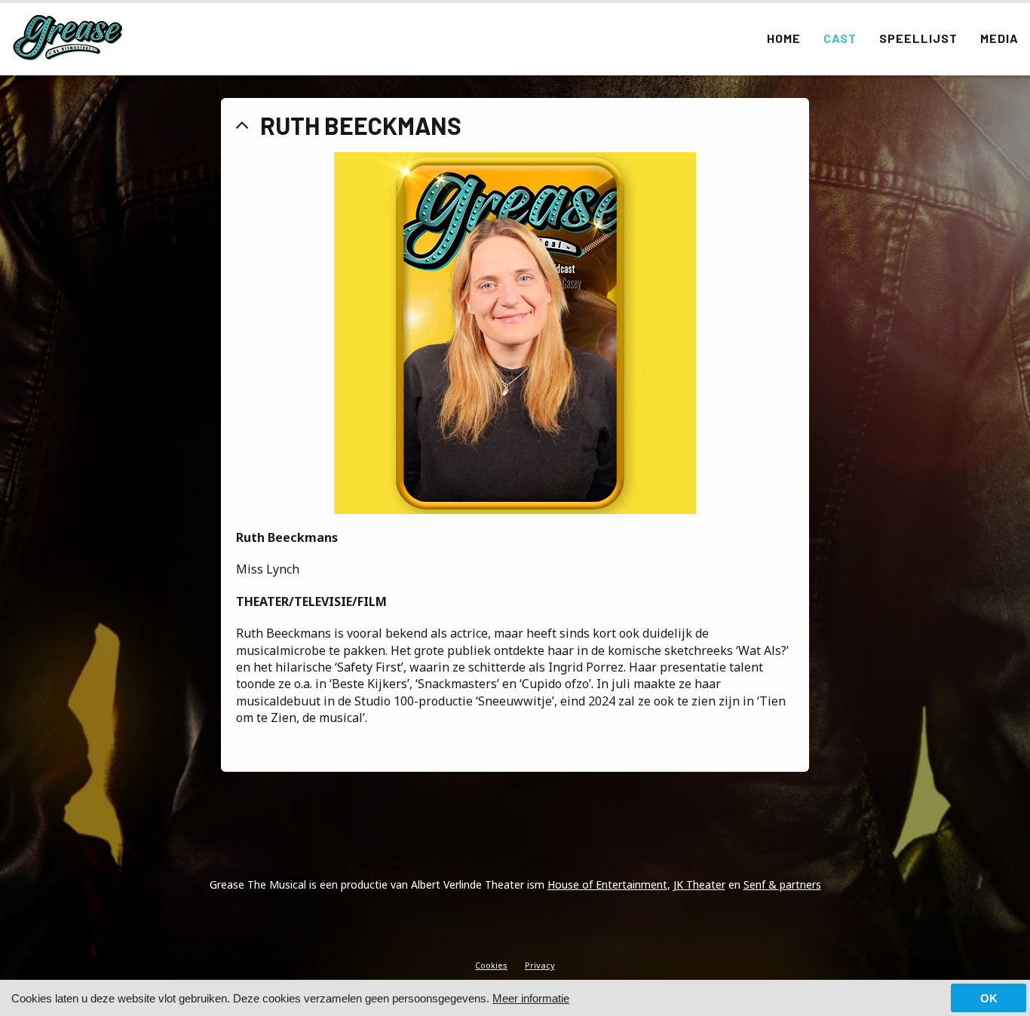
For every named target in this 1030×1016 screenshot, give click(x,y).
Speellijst (918, 38)
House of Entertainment (607, 884)
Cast (840, 38)
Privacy (540, 965)
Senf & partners (782, 884)
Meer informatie (530, 998)
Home (784, 38)
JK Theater (699, 884)
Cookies (491, 965)
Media (999, 38)
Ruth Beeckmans (360, 125)
